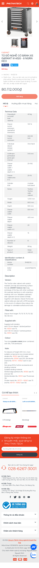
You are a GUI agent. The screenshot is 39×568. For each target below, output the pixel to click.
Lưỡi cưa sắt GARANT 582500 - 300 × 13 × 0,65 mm (29, 401)
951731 (12, 383)
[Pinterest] (24, 497)
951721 (20, 380)
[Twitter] (15, 497)
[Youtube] (29, 497)
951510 (9, 329)
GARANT (5, 52)
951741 (14, 361)
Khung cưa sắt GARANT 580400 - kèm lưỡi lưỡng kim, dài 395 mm (9, 401)
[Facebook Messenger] (34, 547)
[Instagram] (19, 497)
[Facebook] (10, 497)
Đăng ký (19, 455)
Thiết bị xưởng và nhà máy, (21, 79)
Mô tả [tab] (5, 103)
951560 (16, 358)
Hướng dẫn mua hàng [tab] (22, 103)
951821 (20, 361)
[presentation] (35, 392)
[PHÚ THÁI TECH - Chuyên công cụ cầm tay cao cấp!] (14, 3)
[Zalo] (34, 555)
